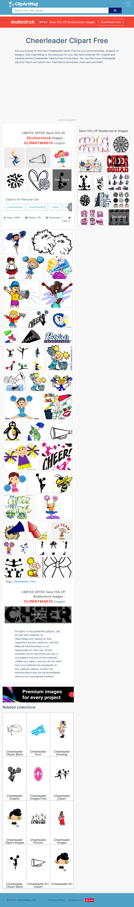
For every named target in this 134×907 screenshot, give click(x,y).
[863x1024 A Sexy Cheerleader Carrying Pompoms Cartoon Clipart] (33, 269)
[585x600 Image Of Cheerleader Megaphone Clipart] (14, 532)
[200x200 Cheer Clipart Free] (38, 320)
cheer (55, 207)
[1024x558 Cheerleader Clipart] (57, 338)
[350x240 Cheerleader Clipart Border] (52, 243)
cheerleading (37, 207)
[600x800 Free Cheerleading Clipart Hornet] (63, 484)
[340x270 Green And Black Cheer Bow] (57, 569)
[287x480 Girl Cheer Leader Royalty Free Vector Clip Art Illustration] (34, 569)
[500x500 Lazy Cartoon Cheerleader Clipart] (38, 532)
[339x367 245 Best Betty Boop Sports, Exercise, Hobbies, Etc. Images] (16, 243)
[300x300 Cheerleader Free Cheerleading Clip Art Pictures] (61, 383)
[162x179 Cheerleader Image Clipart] (59, 359)
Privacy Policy (57, 899)
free (32, 581)
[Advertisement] (68, 92)
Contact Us (75, 899)
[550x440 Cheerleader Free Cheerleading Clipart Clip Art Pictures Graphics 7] (22, 408)
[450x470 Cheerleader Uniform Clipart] (38, 383)
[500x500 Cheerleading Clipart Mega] (61, 432)
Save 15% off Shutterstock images (103, 131)
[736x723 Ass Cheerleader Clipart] (59, 269)
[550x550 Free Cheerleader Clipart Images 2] (40, 484)
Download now (111, 22)
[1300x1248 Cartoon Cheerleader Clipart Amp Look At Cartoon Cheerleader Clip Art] (15, 320)
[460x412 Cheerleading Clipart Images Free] (35, 432)
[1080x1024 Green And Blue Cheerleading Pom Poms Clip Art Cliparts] (18, 508)
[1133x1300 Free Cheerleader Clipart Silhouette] (14, 569)
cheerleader (15, 207)
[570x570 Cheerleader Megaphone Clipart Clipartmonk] (57, 407)
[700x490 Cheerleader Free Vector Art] (24, 359)
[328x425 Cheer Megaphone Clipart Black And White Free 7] (10, 338)
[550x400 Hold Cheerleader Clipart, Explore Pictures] (53, 508)
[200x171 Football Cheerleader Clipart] (22, 458)
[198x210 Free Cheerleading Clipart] (15, 484)
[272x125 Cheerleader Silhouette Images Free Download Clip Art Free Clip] (54, 550)
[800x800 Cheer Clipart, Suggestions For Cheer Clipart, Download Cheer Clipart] (61, 320)
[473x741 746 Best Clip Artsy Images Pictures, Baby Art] (12, 269)
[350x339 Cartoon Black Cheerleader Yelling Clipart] (57, 296)
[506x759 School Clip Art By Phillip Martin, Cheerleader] (9, 550)
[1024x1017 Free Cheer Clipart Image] (57, 458)
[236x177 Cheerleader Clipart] (29, 338)
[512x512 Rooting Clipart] (61, 531)
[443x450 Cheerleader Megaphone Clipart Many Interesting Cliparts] (14, 383)
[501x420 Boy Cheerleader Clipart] (21, 296)
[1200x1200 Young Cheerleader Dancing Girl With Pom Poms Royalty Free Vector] (25, 550)
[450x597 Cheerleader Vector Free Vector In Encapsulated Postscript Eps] (12, 432)
